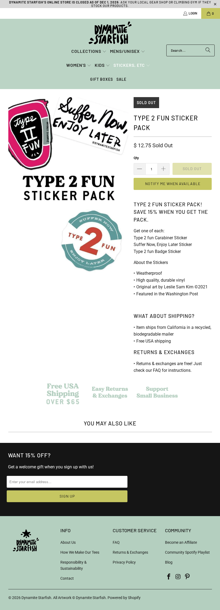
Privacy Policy (124, 562)
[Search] (208, 50)
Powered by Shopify (124, 598)
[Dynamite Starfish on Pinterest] (188, 577)
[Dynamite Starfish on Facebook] (169, 577)
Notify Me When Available (172, 183)
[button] (89, 52)
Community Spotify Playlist (187, 552)
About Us (68, 542)
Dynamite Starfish (36, 598)
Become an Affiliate (181, 542)
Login (193, 13)
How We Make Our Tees (79, 552)
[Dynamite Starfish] (110, 33)
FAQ (116, 542)
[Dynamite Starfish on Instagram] (178, 577)
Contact (67, 578)
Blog (169, 562)
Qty (136, 158)
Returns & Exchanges (130, 552)
